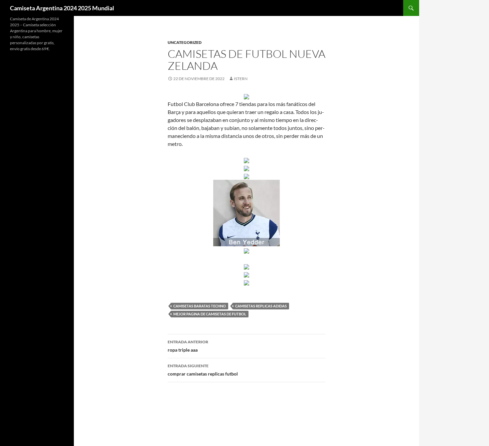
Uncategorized (185, 42)
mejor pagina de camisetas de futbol (209, 314)
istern (240, 78)
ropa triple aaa (188, 346)
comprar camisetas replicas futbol (203, 370)
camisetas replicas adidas (261, 306)
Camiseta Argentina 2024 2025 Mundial (62, 8)
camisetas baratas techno (199, 306)
